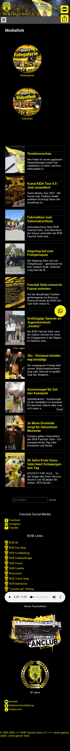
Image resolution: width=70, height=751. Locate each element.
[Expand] (3, 19)
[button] (60, 311)
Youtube (13, 527)
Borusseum (15, 573)
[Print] (64, 9)
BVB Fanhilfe (16, 568)
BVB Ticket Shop (19, 578)
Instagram (14, 524)
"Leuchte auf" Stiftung (21, 588)
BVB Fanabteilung (19, 552)
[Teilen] (64, 18)
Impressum (15, 709)
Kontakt (13, 701)
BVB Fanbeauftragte (20, 558)
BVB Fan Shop (17, 547)
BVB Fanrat (15, 563)
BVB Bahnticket (18, 583)
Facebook (14, 520)
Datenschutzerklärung (21, 705)
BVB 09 (13, 542)
